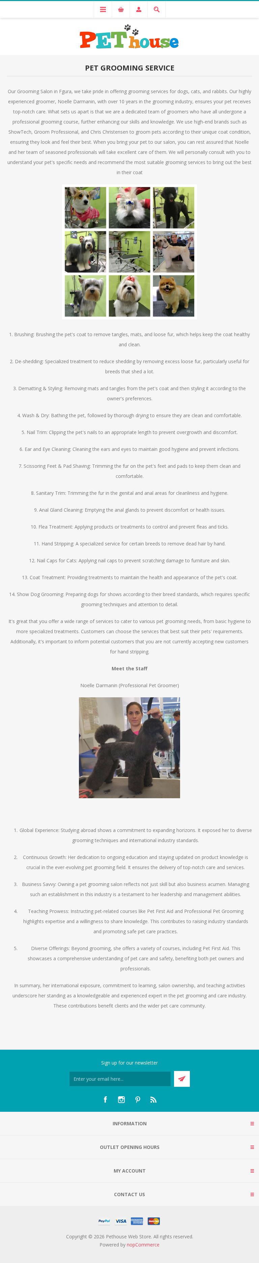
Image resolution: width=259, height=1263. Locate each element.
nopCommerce (143, 1244)
